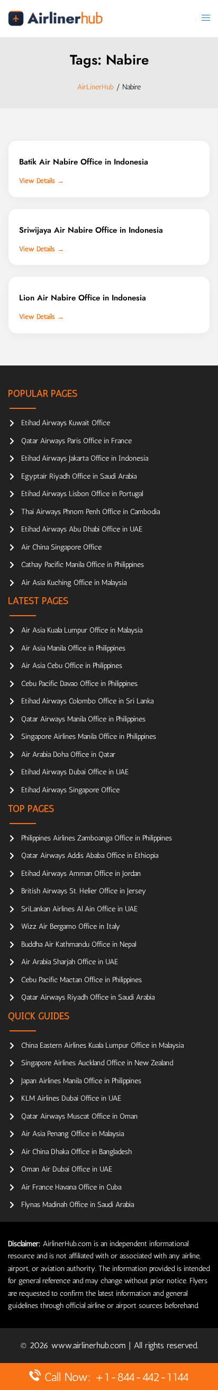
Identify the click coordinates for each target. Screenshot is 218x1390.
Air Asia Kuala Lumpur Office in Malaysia (81, 630)
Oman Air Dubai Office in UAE (66, 1169)
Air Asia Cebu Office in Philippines (71, 665)
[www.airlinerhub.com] (55, 18)
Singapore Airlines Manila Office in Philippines (88, 736)
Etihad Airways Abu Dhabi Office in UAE (81, 529)
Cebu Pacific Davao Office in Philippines (79, 683)
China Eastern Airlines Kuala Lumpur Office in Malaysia (102, 1045)
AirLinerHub (95, 87)
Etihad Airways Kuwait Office (65, 422)
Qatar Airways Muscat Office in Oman (79, 1116)
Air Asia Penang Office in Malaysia (72, 1133)
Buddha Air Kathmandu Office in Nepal (78, 944)
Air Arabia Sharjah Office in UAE (69, 961)
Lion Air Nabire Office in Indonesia (82, 298)
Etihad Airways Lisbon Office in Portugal (82, 493)
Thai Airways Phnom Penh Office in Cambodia (90, 511)
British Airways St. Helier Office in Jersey (83, 890)
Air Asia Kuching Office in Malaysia (73, 582)
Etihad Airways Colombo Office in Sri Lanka (87, 701)
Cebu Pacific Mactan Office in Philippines (81, 979)
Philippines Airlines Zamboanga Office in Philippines (96, 838)
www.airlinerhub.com (90, 1345)
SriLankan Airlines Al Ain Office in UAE (79, 908)
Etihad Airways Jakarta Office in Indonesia (84, 458)
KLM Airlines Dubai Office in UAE (71, 1098)
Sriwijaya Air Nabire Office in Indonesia (91, 230)
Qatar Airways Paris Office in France (76, 440)
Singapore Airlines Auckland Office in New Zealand (97, 1062)
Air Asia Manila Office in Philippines (73, 648)
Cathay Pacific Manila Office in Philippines (82, 564)
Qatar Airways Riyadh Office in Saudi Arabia (88, 997)
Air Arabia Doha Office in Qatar (68, 754)
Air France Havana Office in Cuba (71, 1187)
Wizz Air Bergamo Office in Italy (70, 926)
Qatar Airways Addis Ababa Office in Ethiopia (89, 855)
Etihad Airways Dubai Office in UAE (75, 771)
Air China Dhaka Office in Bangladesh (76, 1151)
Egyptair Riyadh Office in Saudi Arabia (79, 476)
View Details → (41, 181)
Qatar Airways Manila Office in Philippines (83, 719)
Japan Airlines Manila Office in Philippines (81, 1080)
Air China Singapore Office (61, 547)
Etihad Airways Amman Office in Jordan (81, 873)
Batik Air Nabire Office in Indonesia (83, 162)
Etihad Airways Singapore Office (70, 789)
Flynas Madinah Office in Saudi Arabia (77, 1204)
